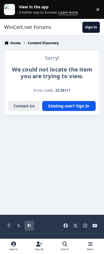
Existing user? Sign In (68, 105)
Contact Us (24, 105)
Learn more (10, 9)
